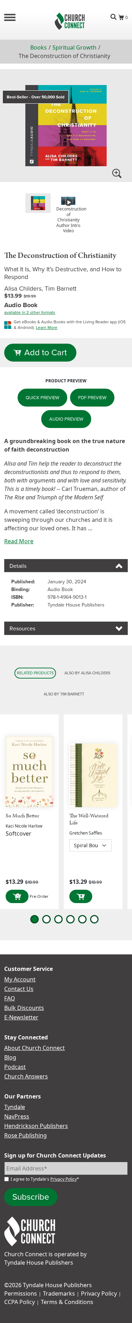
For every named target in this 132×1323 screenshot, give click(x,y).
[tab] (38, 203)
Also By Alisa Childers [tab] (87, 673)
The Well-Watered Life (88, 819)
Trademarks (59, 1293)
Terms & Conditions (67, 1302)
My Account (20, 979)
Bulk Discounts (24, 1008)
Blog (10, 1057)
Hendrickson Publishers (36, 1126)
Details (18, 566)
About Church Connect (34, 1048)
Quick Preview (42, 397)
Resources (22, 628)
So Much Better (22, 815)
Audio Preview (66, 419)
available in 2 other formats (29, 312)
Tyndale (14, 1107)
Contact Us (18, 989)
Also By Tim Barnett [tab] (64, 694)
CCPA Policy (19, 1302)
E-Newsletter (21, 1017)
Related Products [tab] (35, 673)
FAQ (9, 998)
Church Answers (26, 1076)
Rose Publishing (25, 1135)
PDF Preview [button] (92, 397)
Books (38, 47)
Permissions (20, 1293)
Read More (18, 541)
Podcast (15, 1067)
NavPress (16, 1116)
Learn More (46, 327)
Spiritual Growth (74, 47)
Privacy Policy (63, 1179)
